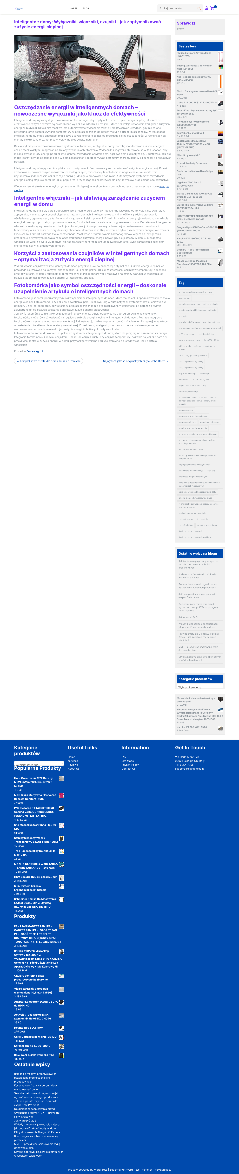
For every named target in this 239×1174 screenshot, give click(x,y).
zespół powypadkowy (207, 525)
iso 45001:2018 (211, 340)
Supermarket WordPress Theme (129, 1169)
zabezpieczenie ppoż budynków (193, 519)
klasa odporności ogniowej (191, 361)
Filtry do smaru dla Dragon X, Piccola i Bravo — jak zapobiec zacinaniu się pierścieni (199, 637)
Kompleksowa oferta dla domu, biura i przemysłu (50, 361)
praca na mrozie (186, 410)
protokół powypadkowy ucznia (193, 428)
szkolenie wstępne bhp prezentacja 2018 (197, 492)
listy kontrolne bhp (187, 373)
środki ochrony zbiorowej (190, 531)
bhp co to (183, 316)
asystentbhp (184, 298)
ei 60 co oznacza (186, 334)
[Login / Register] (206, 8)
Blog (86, 8)
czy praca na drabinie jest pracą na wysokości (200, 328)
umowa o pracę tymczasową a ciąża (195, 498)
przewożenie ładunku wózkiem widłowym (198, 434)
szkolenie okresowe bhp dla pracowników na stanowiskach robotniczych (199, 484)
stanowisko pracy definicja (191, 470)
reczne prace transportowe (191, 449)
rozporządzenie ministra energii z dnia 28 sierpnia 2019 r (197, 457)
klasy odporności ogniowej (191, 367)
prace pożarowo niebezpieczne (193, 416)
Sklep (73, 8)
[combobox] (200, 686)
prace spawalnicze (187, 422)
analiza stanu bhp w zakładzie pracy (195, 292)
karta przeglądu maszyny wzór (193, 355)
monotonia (183, 379)
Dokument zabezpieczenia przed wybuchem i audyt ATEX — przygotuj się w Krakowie (198, 607)
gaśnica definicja (206, 334)
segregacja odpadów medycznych (194, 464)
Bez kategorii (35, 351)
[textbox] (200, 687)
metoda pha (205, 373)
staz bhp (211, 470)
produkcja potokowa (209, 422)
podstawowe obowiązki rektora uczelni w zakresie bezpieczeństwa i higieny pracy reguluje (198, 400)
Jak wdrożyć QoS (188, 617)
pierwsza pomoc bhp (188, 391)
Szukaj (199, 7)
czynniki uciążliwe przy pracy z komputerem (199, 322)
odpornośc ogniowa (202, 379)
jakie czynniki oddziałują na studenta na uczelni (197, 348)
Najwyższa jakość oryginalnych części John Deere (134, 361)
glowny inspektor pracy (189, 340)
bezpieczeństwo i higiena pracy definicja (197, 310)
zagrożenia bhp (186, 525)
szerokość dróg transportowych (193, 476)
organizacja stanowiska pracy (192, 385)
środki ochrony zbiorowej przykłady (195, 537)
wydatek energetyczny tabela (192, 513)
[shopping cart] (212, 8)
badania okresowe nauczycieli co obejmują (198, 304)
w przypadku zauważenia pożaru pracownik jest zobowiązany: (199, 505)
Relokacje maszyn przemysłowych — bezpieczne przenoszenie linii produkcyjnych (198, 564)
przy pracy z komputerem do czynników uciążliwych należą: (197, 442)
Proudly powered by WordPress (88, 1169)
